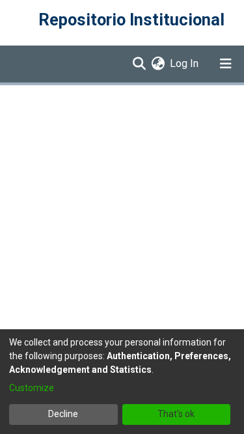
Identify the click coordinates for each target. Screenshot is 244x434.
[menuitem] (158, 64)
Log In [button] (185, 63)
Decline (63, 414)
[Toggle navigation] (226, 64)
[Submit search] (139, 64)
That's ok (176, 414)
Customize (31, 388)
